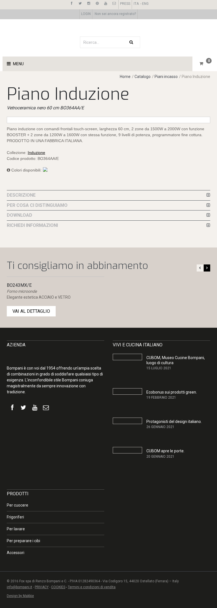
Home (125, 76)
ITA (136, 4)
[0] (201, 63)
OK (182, 539)
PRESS (125, 4)
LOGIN (86, 14)
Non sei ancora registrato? (115, 14)
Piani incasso (166, 76)
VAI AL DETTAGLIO (31, 311)
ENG (145, 4)
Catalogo (142, 76)
